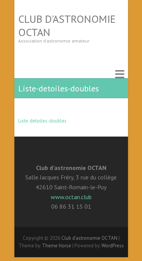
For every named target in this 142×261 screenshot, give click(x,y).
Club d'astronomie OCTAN (66, 25)
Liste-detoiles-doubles (42, 121)
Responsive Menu (119, 74)
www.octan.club (71, 197)
